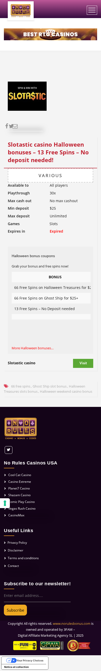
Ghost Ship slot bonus (50, 386)
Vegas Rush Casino (21, 508)
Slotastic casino (21, 362)
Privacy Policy (17, 542)
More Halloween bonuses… (33, 348)
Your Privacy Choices (30, 660)
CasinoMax (16, 515)
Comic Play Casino (21, 502)
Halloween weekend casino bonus (66, 391)
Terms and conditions (23, 558)
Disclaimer (15, 550)
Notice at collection (16, 666)
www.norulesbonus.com (71, 623)
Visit (83, 363)
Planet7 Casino (19, 488)
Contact (13, 566)
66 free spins (20, 386)
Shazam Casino (19, 495)
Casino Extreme (19, 481)
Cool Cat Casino (19, 475)
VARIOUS (50, 175)
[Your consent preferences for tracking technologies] (5, 503)
